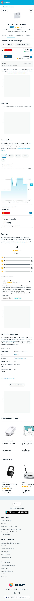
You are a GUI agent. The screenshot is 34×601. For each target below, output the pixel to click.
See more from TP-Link (7, 378)
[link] (17, 290)
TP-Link (16, 355)
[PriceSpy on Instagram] (19, 593)
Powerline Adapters (8, 6)
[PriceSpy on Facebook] (15, 593)
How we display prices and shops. (17, 73)
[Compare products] (31, 11)
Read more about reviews (22, 243)
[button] (4, 10)
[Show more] (2, 50)
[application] (17, 185)
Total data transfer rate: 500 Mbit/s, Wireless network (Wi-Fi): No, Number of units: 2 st (17, 30)
